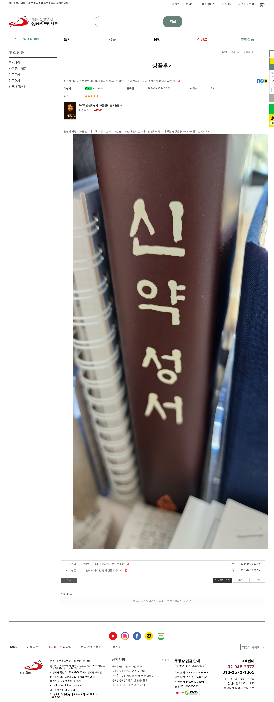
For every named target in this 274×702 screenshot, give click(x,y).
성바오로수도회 (34, 3)
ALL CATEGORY (26, 39)
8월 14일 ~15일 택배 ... (128, 666)
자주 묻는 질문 (18, 68)
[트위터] (262, 81)
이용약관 (32, 647)
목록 (68, 580)
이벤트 (202, 39)
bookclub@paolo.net (70, 685)
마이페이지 (208, 4)
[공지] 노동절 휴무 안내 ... (129, 684)
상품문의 (14, 74)
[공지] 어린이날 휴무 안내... (130, 680)
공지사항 (14, 62)
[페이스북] (258, 81)
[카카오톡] (265, 81)
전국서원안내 (17, 86)
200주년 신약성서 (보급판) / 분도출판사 (100, 105)
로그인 (176, 4)
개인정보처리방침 (60, 647)
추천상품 (247, 39)
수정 (240, 580)
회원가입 (191, 4)
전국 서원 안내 (90, 647)
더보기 (165, 660)
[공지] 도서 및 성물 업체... (129, 671)
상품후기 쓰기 (222, 580)
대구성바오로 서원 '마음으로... (132, 675)
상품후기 (14, 80)
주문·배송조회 (246, 4)
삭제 (257, 580)
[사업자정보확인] (93, 672)
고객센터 (226, 4)
